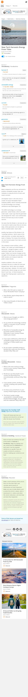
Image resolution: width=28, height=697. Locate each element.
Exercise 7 (4, 476)
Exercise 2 (4, 171)
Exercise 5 (4, 360)
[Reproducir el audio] (7, 70)
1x (21, 177)
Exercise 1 (4, 64)
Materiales (15, 5)
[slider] (2, 180)
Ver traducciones (10, 56)
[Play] (2, 177)
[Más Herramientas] (25, 177)
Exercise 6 (4, 434)
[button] (13, 146)
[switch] (3, 56)
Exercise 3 (4, 284)
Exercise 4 (4, 312)
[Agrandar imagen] (14, 32)
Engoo (3, 19)
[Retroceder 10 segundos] (18, 177)
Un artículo (5, 520)
